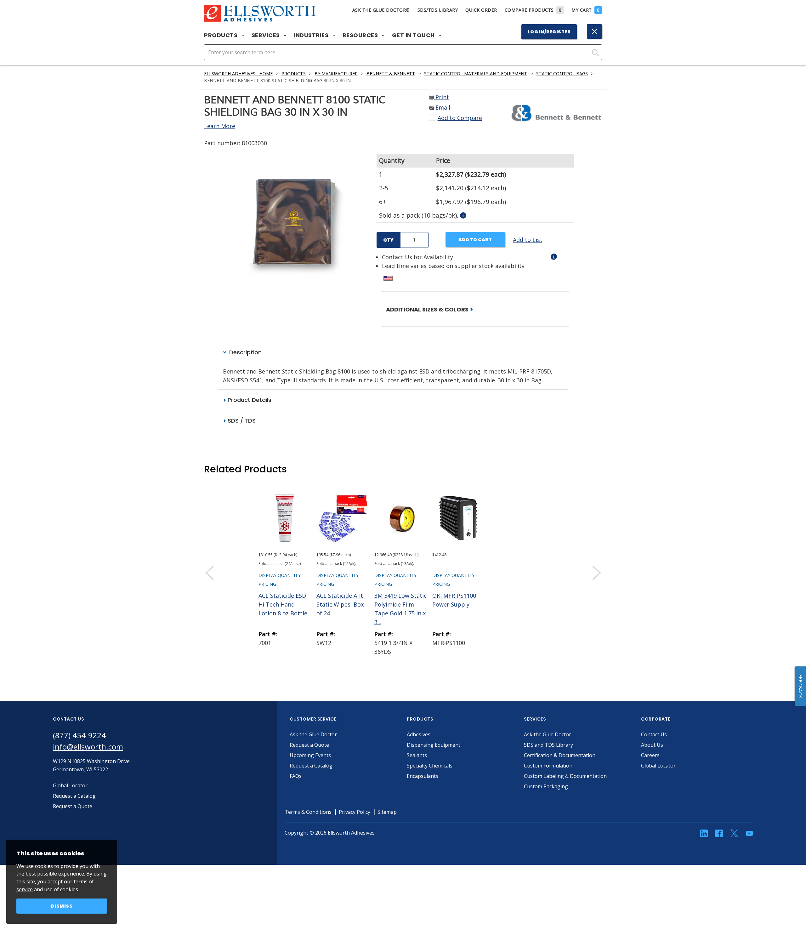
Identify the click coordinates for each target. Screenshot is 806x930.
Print (441, 97)
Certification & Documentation (559, 755)
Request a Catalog (311, 765)
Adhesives (418, 734)
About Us (652, 744)
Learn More (219, 126)
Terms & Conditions (308, 811)
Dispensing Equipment (433, 744)
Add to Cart (475, 240)
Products (221, 35)
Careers (650, 755)
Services (266, 35)
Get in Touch (414, 35)
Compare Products (533, 10)
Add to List (527, 239)
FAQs (296, 776)
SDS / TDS (241, 421)
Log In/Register (549, 32)
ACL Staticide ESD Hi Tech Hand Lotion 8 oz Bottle (282, 604)
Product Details (248, 400)
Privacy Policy (354, 811)
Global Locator (658, 765)
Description (245, 352)
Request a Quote (309, 744)
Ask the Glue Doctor (313, 734)
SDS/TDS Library (437, 10)
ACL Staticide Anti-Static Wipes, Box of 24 (341, 604)
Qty (388, 240)
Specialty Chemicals (429, 765)
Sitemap (387, 811)
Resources (361, 35)
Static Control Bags (562, 74)
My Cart (585, 10)
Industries (312, 35)
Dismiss (62, 906)
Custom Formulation (548, 765)
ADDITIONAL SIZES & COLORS (428, 309)
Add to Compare (460, 118)
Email (442, 107)
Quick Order (481, 10)
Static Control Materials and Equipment (475, 74)
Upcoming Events (310, 755)
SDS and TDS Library (548, 744)
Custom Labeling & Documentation (565, 776)
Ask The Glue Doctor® (381, 10)
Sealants (417, 755)
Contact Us (654, 734)
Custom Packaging (546, 786)
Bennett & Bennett (390, 74)
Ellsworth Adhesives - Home (238, 74)
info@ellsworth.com (88, 746)
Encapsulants (422, 776)
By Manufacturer (336, 74)
